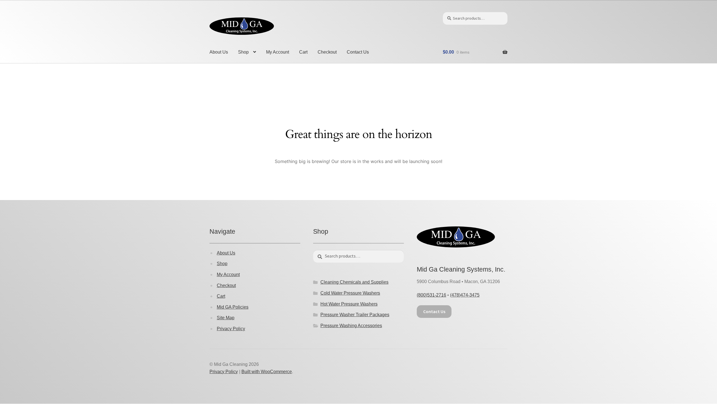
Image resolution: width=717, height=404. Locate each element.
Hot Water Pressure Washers (349, 304)
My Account (277, 52)
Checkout (327, 52)
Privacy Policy (231, 328)
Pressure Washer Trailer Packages (354, 314)
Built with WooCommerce (266, 371)
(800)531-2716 (431, 295)
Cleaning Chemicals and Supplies (354, 282)
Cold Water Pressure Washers (350, 293)
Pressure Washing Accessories (351, 325)
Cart (303, 52)
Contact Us (358, 52)
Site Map (225, 317)
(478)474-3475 (464, 295)
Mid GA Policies (232, 307)
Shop (243, 52)
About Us (218, 52)
